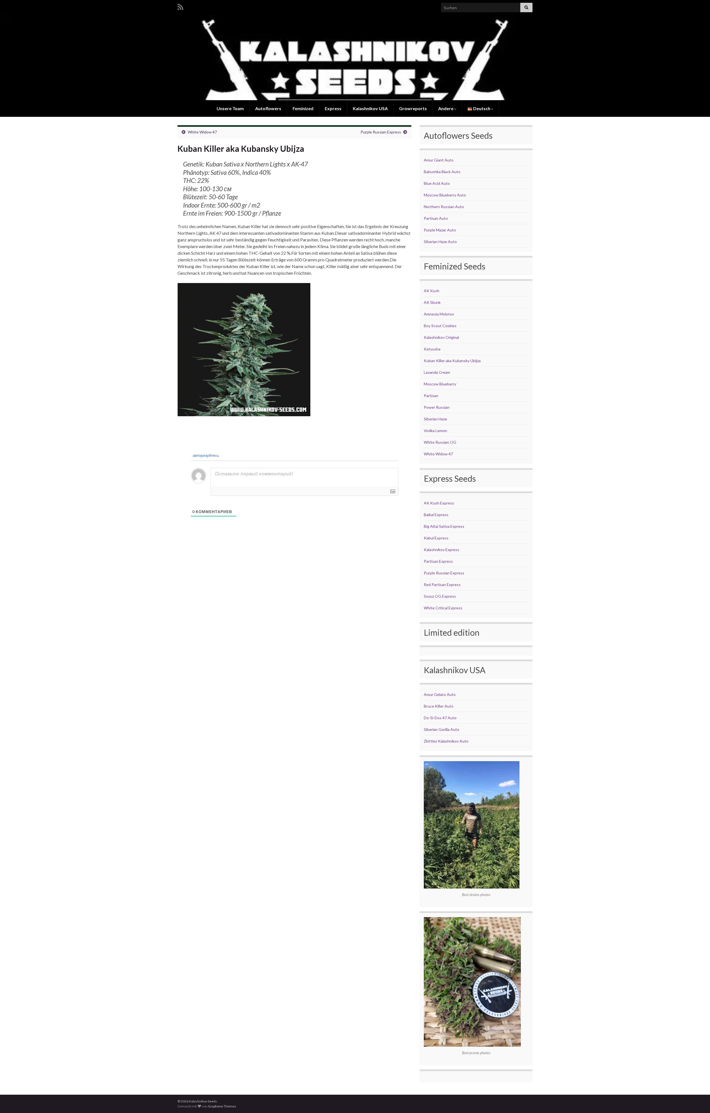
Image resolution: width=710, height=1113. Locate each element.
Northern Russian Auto (444, 206)
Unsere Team (230, 108)
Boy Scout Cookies (440, 325)
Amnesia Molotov (439, 314)
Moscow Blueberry (440, 384)
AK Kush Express (439, 503)
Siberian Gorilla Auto (441, 729)
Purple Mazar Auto (440, 230)
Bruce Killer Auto (438, 706)
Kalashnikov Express (441, 549)
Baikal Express (436, 514)
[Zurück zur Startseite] (355, 57)
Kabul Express (436, 538)
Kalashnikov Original (441, 337)
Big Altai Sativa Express (444, 526)
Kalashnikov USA (370, 108)
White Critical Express (443, 607)
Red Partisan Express (442, 584)
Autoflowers (268, 108)
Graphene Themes (222, 1106)
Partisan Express (438, 561)
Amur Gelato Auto (440, 694)
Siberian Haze (435, 419)
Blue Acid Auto (437, 183)
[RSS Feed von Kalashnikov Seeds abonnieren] (180, 6)
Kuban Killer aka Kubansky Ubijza (452, 360)
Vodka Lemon (435, 430)
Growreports (413, 108)
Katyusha (432, 349)
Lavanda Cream (437, 372)
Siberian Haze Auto (440, 241)
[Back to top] (697, 1100)
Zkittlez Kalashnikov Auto (446, 741)
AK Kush (431, 290)
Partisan (431, 395)
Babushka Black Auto (442, 171)
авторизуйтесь (205, 455)
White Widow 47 (202, 132)
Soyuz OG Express (440, 596)
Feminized (303, 108)
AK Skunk (432, 302)
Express (333, 108)
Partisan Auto (436, 218)
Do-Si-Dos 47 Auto (440, 717)
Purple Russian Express (381, 132)
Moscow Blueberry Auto (445, 195)
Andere (446, 108)
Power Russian (437, 407)
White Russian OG (440, 442)
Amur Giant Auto (438, 160)
